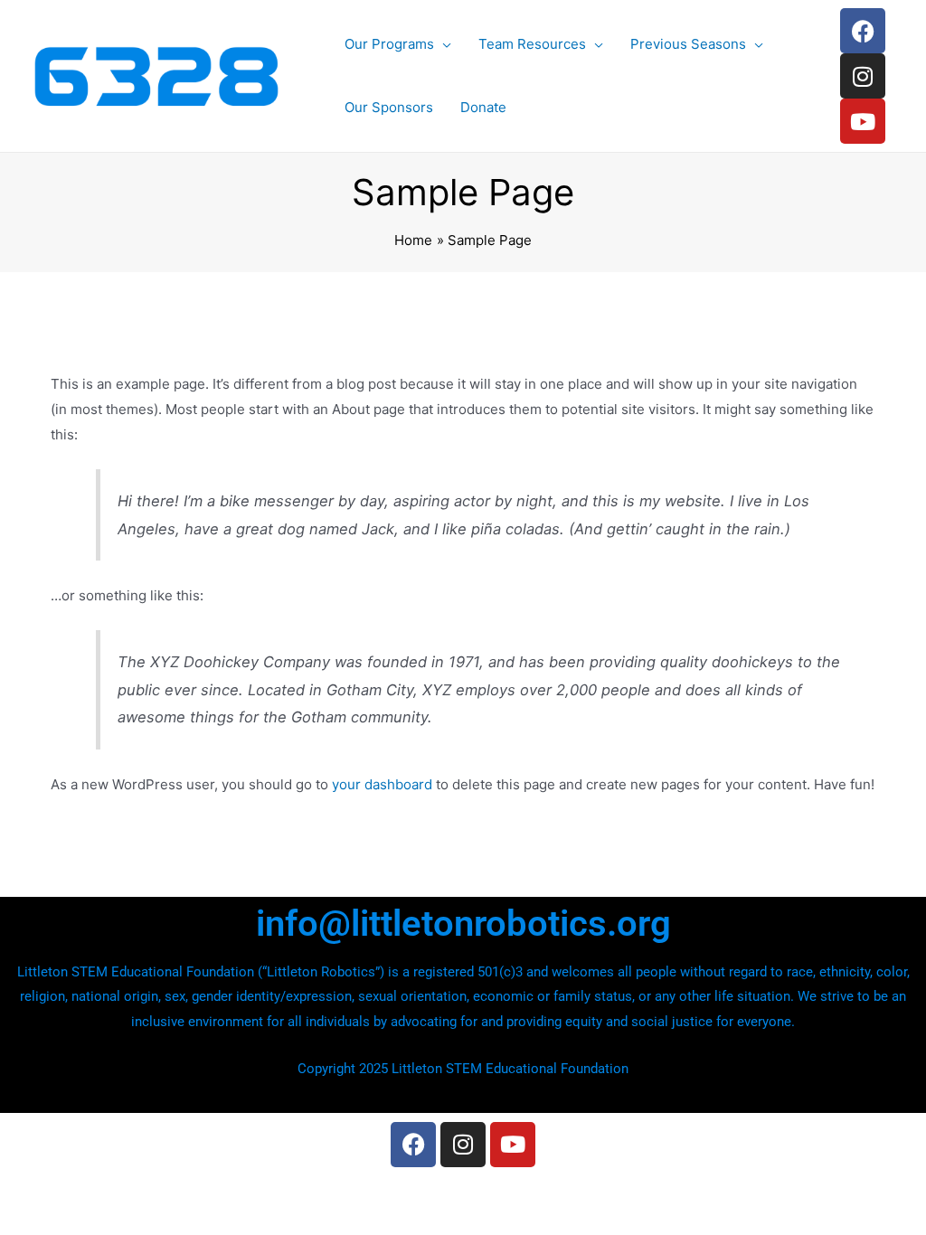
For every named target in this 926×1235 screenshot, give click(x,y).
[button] (442, 44)
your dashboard (382, 784)
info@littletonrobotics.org (463, 923)
